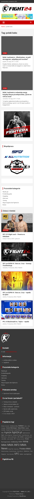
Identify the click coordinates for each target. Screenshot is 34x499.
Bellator (21, 426)
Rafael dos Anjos (5, 451)
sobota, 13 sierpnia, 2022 (9, 297)
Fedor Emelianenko (26, 430)
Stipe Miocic (20, 451)
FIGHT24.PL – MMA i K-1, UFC (21, 491)
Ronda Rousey (12, 451)
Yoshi (16, 61)
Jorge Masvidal (28, 437)
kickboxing (14, 442)
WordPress (22, 496)
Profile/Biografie (7, 194)
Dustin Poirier (17, 430)
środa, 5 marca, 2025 (8, 238)
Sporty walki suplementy (10, 409)
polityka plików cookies (10, 360)
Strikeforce (26, 451)
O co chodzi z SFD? (9, 413)
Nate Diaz (16, 449)
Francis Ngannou (8, 435)
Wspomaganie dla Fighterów (11, 202)
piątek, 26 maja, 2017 (8, 61)
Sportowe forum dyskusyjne (11, 393)
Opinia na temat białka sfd (10, 404)
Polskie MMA (25, 449)
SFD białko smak (8, 411)
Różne (5, 53)
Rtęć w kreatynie (8, 406)
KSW (20, 442)
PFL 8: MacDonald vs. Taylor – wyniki (16, 322)
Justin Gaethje (10, 439)
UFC (16, 453)
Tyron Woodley (10, 454)
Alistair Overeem (5, 426)
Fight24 (7, 432)
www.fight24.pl (27, 454)
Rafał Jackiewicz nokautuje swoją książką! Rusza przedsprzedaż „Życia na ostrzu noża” (17, 94)
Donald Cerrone (10, 430)
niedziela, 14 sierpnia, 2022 (10, 267)
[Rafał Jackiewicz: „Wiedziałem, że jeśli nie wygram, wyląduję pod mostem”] (17, 45)
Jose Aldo (3, 439)
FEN (2, 433)
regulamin (6, 362)
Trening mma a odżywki (10, 402)
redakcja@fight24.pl (11, 352)
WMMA (21, 454)
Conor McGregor (11, 428)
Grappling (5, 196)
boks (25, 426)
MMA (4, 445)
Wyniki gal (5, 192)
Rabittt (20, 267)
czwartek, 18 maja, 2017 (9, 98)
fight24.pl (17, 432)
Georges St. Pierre (17, 435)
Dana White (21, 428)
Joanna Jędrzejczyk (11, 437)
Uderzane (5, 198)
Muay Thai (10, 449)
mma (25, 441)
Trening (5, 200)
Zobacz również (9, 211)
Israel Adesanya (25, 435)
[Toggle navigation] (3, 22)
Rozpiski (5, 230)
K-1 (15, 439)
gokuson (17, 238)
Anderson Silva (14, 426)
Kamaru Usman (20, 439)
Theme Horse (19, 494)
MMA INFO (13, 444)
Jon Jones (20, 437)
